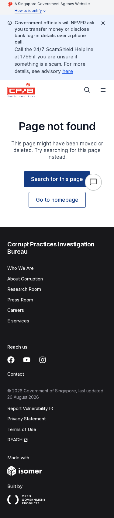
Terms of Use (21, 429)
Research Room (24, 289)
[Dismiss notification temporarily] (103, 23)
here (67, 71)
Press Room (20, 300)
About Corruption (25, 279)
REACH (14, 440)
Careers (15, 310)
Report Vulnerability (27, 408)
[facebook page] (11, 359)
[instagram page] (42, 359)
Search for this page (57, 179)
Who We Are (20, 268)
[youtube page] (26, 359)
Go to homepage (57, 200)
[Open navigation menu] (103, 90)
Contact (15, 374)
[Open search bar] (87, 90)
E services (18, 321)
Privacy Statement (26, 419)
